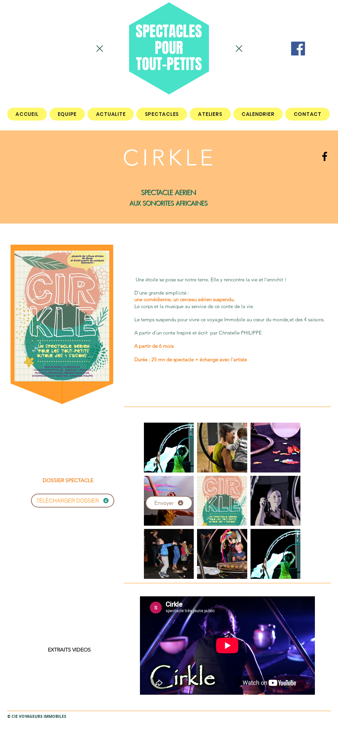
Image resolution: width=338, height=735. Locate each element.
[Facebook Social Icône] (298, 48)
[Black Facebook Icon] (325, 156)
